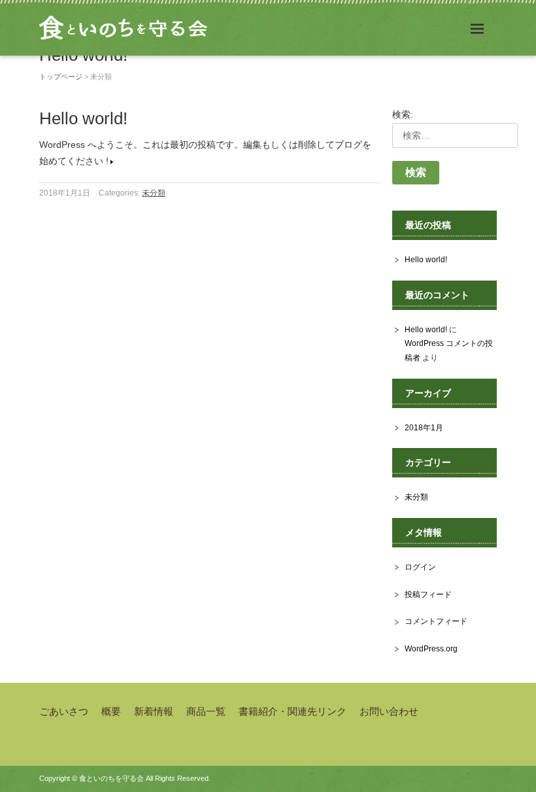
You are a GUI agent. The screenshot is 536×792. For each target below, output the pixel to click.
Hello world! (83, 118)
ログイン (420, 567)
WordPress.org (431, 648)
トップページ (60, 76)
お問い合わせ (389, 711)
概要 (111, 711)
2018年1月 (424, 427)
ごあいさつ (63, 711)
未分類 (153, 193)
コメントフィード (436, 621)
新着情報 (153, 711)
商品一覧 (206, 711)
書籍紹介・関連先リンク (292, 711)
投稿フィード (428, 594)
